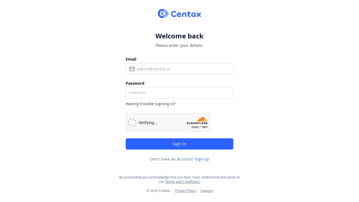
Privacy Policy (185, 190)
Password (135, 83)
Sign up (202, 159)
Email (131, 59)
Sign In (179, 143)
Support (207, 190)
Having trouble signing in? (151, 103)
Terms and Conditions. (182, 181)
